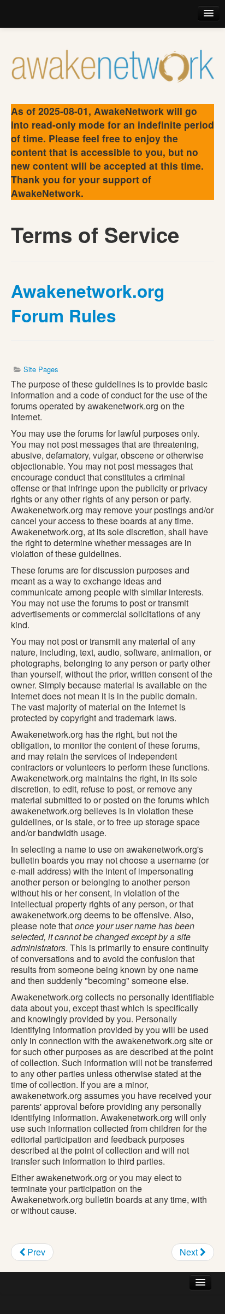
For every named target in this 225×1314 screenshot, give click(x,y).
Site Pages (40, 369)
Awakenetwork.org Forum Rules (87, 303)
